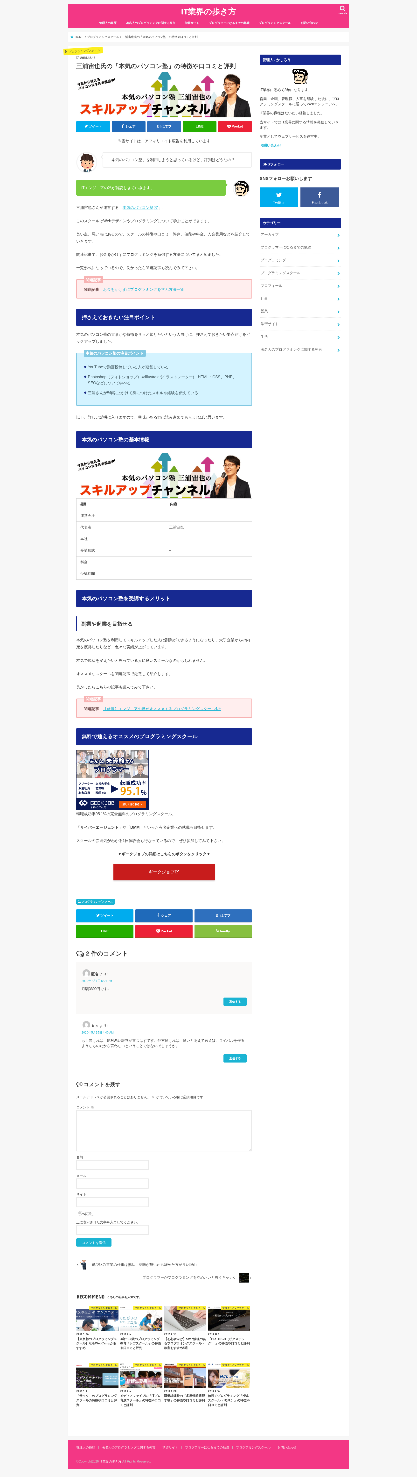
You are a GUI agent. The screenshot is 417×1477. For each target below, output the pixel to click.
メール (81, 1176)
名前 (79, 1157)
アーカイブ (270, 234)
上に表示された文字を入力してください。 (108, 1222)
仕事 (264, 298)
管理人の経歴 (108, 23)
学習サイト (192, 23)
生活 (264, 337)
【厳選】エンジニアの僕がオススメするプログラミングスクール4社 (162, 708)
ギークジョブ (162, 872)
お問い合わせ (309, 23)
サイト (81, 1194)
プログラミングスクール (275, 23)
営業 (264, 311)
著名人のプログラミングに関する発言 (150, 23)
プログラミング (273, 260)
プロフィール (271, 286)
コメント (85, 1107)
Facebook (320, 202)
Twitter (279, 202)
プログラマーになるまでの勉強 (229, 23)
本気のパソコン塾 (138, 207)
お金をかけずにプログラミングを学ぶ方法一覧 (143, 289)
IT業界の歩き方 (208, 11)
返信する (235, 1001)
